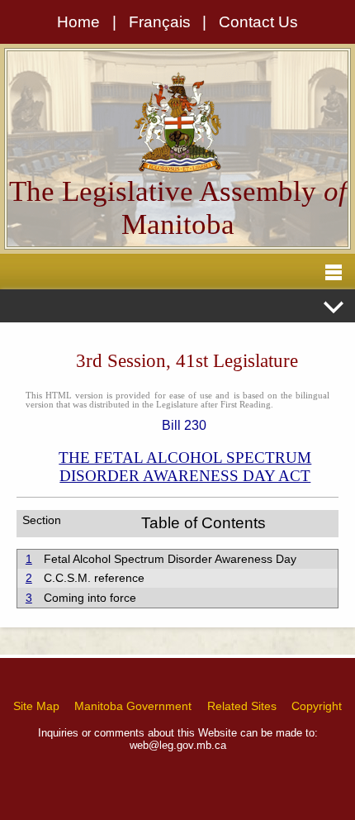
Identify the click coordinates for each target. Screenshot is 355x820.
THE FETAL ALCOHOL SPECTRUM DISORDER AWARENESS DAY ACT (185, 466)
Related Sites (242, 706)
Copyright (316, 706)
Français (160, 22)
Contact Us (258, 22)
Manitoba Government (133, 706)
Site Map (36, 706)
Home (78, 22)
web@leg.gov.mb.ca (178, 745)
